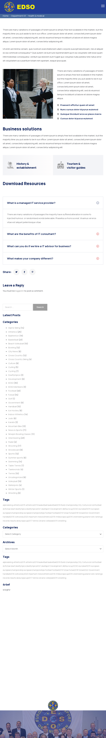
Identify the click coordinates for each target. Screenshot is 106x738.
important (33, 517)
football (48, 513)
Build (63, 505)
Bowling (12, 347)
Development (14, 379)
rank (93, 517)
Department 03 (18, 15)
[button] (53, 203)
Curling (11, 367)
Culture (11, 363)
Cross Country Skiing (18, 359)
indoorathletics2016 (46, 517)
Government (14, 402)
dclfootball (96, 505)
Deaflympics (14, 375)
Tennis (11, 473)
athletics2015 (19, 505)
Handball (12, 406)
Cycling (11, 371)
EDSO (11, 382)
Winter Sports (15, 489)
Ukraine (42, 521)
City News (13, 351)
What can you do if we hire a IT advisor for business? (39, 246)
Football (12, 390)
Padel (11, 441)
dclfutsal (6, 509)
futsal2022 (83, 513)
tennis (35, 521)
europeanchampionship (13, 513)
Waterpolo (13, 485)
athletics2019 (32, 505)
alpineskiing (8, 505)
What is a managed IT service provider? (31, 203)
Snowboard (14, 449)
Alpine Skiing (14, 327)
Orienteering (14, 437)
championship (72, 505)
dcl (90, 505)
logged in (19, 290)
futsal (66, 513)
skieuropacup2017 (24, 521)
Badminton (13, 335)
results (13, 521)
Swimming (13, 461)
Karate (11, 422)
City (80, 505)
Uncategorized (15, 477)
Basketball (13, 339)
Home (6, 15)
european (95, 509)
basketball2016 (54, 505)
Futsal (11, 394)
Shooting (12, 445)
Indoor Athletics (16, 414)
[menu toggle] (103, 6)
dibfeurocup (67, 509)
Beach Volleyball (16, 343)
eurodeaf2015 (85, 509)
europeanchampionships (34, 513)
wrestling (62, 521)
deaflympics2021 (33, 509)
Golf (10, 398)
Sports (11, 453)
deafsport (45, 509)
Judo (10, 418)
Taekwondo (14, 469)
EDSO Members (15, 386)
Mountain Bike (15, 426)
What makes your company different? (30, 258)
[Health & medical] (16, 272)
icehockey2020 (21, 517)
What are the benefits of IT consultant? (31, 234)
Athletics (12, 331)
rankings (99, 517)
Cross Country (15, 355)
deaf (13, 509)
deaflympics (20, 509)
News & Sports (15, 430)
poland (87, 517)
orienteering (78, 517)
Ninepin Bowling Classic (19, 434)
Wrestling (12, 493)
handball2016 (8, 517)
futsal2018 (73, 513)
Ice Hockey (13, 410)
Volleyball (12, 481)
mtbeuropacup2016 (64, 517)
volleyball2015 (52, 521)
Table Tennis (14, 465)
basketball (42, 505)
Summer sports (15, 457)
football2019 (57, 513)
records (6, 521)
